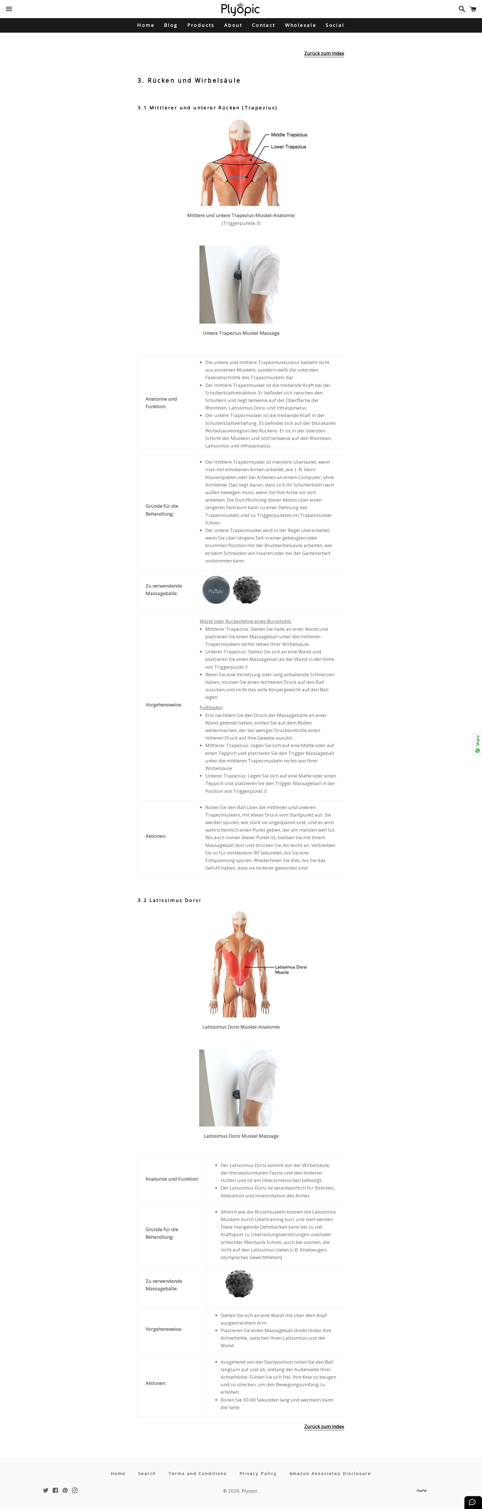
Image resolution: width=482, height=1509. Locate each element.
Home (146, 25)
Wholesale (301, 25)
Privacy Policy (258, 1473)
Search (147, 1473)
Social (335, 25)
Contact (264, 25)
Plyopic (250, 1491)
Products (201, 25)
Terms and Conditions (197, 1473)
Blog (171, 25)
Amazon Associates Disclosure (331, 1473)
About (233, 25)
